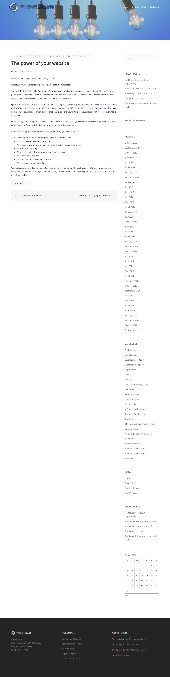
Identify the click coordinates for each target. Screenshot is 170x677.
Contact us (154, 7)
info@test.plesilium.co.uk (127, 644)
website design (21, 183)
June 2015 (129, 226)
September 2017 (132, 182)
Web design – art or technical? (138, 93)
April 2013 (129, 300)
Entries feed (130, 483)
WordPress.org (131, 493)
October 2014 (131, 251)
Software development (72, 638)
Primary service (132, 394)
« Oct (127, 595)
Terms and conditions (71, 658)
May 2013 (129, 295)
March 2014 (130, 276)
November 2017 (132, 177)
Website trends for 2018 (135, 453)
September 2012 (132, 330)
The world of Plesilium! (30, 195)
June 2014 (129, 261)
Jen (35, 71)
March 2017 (130, 207)
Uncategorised (131, 429)
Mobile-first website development (140, 88)
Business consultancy (134, 359)
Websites (31, 111)
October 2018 (131, 152)
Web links (129, 438)
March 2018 (130, 167)
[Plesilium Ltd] (33, 7)
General (128, 379)
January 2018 (131, 172)
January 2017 (131, 212)
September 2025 (132, 147)
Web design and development (69, 56)
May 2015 (129, 231)
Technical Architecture (135, 414)
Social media (130, 404)
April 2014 (129, 271)
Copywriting (130, 369)
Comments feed (132, 488)
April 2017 (129, 202)
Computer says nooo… (135, 98)
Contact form (122, 655)
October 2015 (131, 221)
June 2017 (129, 192)
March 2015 (130, 236)
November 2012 (132, 320)
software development (135, 409)
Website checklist (133, 443)
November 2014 (132, 246)
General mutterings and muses (139, 384)
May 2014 (129, 266)
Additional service (133, 350)
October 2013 (131, 285)
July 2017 (129, 187)
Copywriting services (71, 653)
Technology (130, 419)
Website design (69, 648)
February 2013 (131, 310)
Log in (127, 478)
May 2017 (129, 197)
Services (135, 7)
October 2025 (131, 142)
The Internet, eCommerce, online (140, 423)
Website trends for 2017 (135, 448)
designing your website (27, 131)
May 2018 (129, 162)
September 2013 (132, 290)
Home (125, 7)
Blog (144, 7)
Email (127, 374)
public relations (132, 399)
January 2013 (131, 315)
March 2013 (130, 305)
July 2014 (129, 256)
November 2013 (132, 281)
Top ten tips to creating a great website (92, 195)
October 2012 (131, 325)
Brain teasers (131, 355)
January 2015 (131, 241)
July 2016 (129, 216)
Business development (29, 56)
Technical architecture (72, 643)
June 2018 (129, 157)
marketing (130, 389)
